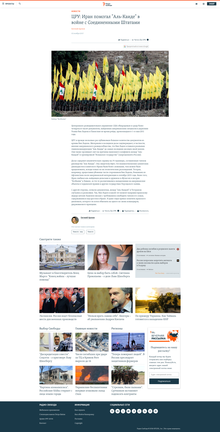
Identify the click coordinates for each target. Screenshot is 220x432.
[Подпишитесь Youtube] (128, 411)
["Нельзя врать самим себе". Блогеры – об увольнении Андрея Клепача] (110, 300)
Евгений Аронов (78, 29)
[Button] (123, 39)
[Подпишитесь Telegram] (134, 411)
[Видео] (196, 4)
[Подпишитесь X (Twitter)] (123, 411)
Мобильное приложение (49, 410)
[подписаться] (155, 411)
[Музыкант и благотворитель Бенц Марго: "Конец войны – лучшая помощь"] (62, 257)
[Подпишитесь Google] (112, 411)
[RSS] (145, 411)
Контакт (42, 423)
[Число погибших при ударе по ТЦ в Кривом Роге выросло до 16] (92, 342)
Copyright (78, 423)
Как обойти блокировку (84, 415)
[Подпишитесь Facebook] (117, 411)
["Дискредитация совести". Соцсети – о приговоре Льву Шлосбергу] (56, 342)
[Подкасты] (150, 411)
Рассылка (78, 419)
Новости (75, 11)
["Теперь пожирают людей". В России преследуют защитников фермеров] (128, 342)
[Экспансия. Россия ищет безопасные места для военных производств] (62, 300)
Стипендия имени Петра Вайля (52, 415)
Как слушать (80, 410)
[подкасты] (203, 4)
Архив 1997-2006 (46, 419)
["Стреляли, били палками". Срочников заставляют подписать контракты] (128, 375)
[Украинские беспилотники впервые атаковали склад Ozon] (92, 375)
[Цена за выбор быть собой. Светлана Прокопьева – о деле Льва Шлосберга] (110, 257)
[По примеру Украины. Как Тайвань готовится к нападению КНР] (158, 300)
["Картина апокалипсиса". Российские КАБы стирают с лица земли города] (56, 375)
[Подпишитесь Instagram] (139, 411)
